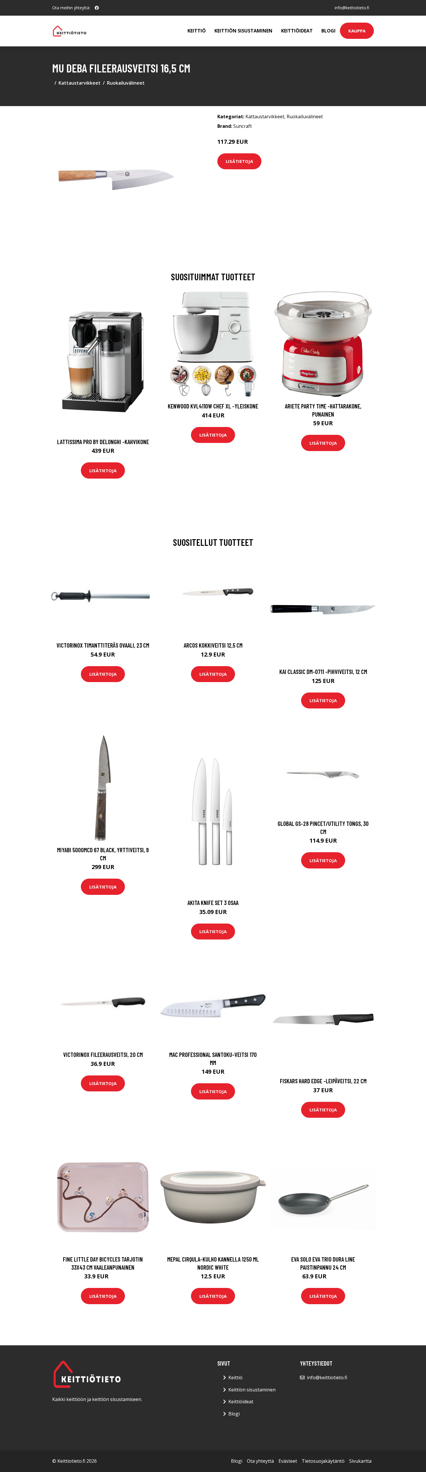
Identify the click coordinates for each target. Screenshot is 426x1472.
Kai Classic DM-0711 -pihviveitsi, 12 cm (323, 671)
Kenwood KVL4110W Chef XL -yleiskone (213, 406)
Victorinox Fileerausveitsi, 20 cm (103, 1054)
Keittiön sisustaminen (243, 31)
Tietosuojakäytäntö (323, 1461)
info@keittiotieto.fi (352, 7)
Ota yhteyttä (260, 1461)
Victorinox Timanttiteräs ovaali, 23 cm (103, 645)
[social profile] (96, 7)
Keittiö (196, 31)
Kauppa (356, 31)
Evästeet (287, 1461)
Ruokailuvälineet (126, 83)
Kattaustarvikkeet (80, 83)
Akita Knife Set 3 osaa (213, 902)
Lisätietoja (239, 161)
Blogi (328, 31)
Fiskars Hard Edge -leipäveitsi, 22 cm (323, 1080)
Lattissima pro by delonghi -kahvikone (103, 441)
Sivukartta (360, 1461)
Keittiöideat (297, 31)
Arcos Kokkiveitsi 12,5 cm (213, 645)
